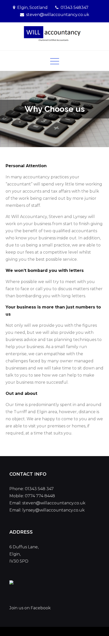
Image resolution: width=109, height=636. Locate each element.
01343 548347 (74, 7)
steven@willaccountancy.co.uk (57, 14)
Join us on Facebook (30, 608)
